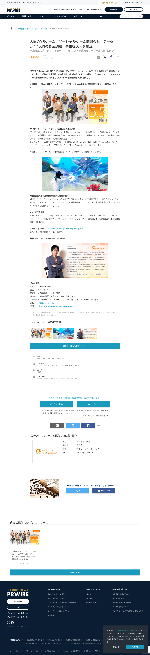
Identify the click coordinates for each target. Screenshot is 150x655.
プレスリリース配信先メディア (58, 607)
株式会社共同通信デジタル (95, 640)
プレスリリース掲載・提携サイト (59, 611)
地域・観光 (27, 16)
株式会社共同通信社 (54, 640)
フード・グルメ (97, 16)
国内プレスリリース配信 (56, 594)
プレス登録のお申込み (120, 607)
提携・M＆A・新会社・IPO (56, 358)
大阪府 (39, 372)
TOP (15, 29)
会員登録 (113, 9)
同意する (135, 647)
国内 (109, 3)
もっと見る (75, 572)
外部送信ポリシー (51, 651)
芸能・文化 (78, 16)
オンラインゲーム (57, 365)
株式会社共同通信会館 (73, 640)
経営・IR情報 (41, 358)
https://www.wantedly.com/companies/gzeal (65, 229)
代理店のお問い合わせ (120, 598)
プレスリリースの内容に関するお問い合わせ (127, 611)
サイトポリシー (15, 651)
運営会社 (87, 651)
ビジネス (10, 16)
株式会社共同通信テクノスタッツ (94, 643)
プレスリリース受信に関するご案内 (97, 416)
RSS (96, 651)
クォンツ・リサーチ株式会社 (49, 643)
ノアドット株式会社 (71, 643)
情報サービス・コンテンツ (29, 29)
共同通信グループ (92, 602)
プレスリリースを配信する (63, 9)
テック (42, 16)
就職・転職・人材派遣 (72, 365)
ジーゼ (45, 29)
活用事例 (51, 615)
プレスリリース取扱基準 (70, 651)
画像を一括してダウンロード (75, 346)
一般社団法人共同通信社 (34, 640)
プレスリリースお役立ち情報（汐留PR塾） (62, 602)
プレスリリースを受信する (89, 9)
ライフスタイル (59, 16)
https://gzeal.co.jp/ (46, 303)
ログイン (133, 9)
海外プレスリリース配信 (56, 598)
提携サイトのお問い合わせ (121, 602)
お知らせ (89, 594)
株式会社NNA (30, 643)
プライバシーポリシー (125, 630)
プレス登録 (57, 404)
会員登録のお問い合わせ (120, 594)
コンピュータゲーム (43, 365)
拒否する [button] (116, 647)
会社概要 (89, 598)
